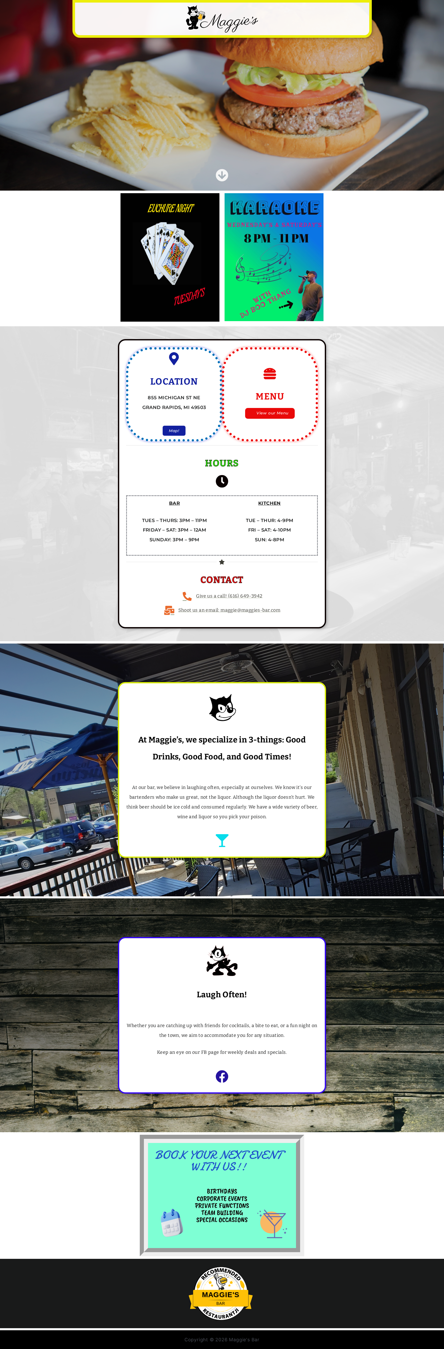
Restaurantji (220, 1309)
